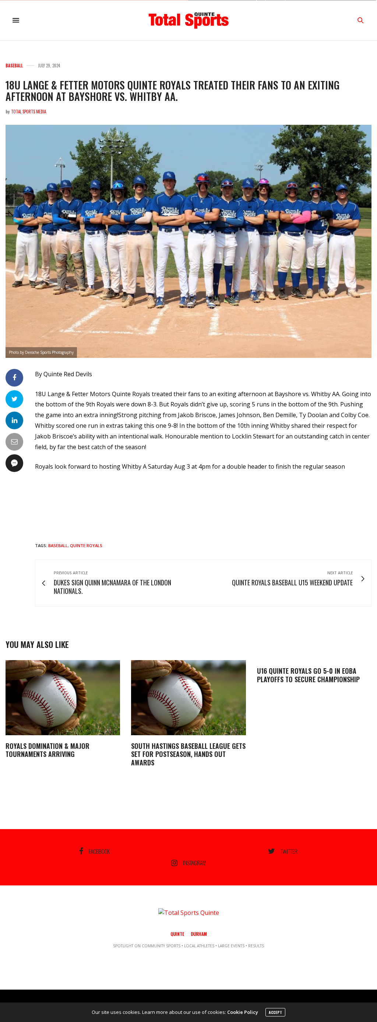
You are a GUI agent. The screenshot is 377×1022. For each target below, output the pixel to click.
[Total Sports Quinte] (188, 20)
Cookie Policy (242, 1012)
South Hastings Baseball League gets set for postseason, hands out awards (188, 754)
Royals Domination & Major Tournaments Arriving (47, 750)
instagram (194, 863)
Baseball (14, 66)
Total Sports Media (28, 111)
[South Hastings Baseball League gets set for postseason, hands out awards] (188, 697)
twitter (289, 851)
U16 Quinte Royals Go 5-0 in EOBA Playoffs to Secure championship (308, 675)
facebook (99, 851)
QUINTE (177, 934)
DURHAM (199, 934)
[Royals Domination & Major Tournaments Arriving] (63, 697)
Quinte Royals (86, 545)
